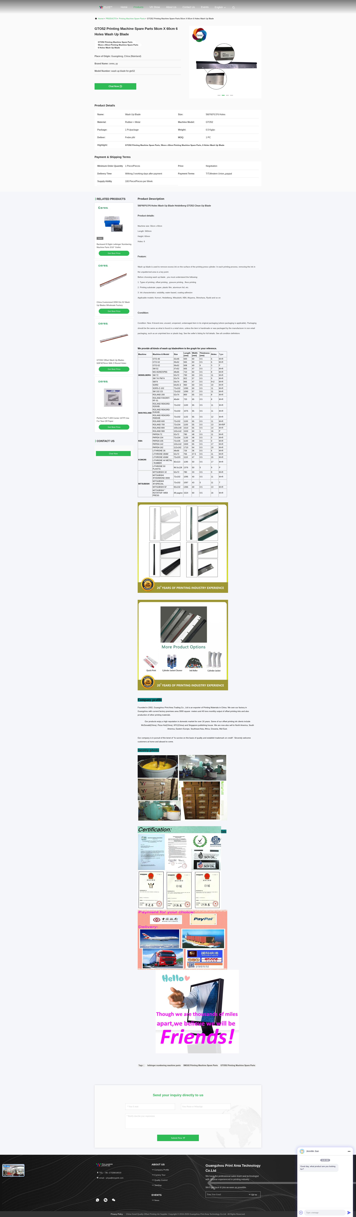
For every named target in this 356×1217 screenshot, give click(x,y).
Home (124, 7)
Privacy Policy (117, 1214)
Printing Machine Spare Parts (132, 18)
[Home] (106, 7)
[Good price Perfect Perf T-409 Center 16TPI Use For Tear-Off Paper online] (114, 396)
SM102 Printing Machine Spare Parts (200, 1065)
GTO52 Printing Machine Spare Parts (238, 1065)
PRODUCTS (111, 18)
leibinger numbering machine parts (164, 1065)
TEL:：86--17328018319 (110, 1173)
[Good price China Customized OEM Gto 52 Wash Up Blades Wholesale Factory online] (114, 280)
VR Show (154, 7)
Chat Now (114, 86)
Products (138, 7)
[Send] (349, 1212)
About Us (171, 7)
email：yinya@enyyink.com (111, 1178)
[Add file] (301, 1212)
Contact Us (188, 7)
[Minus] (349, 1151)
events (205, 7)
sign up (254, 1195)
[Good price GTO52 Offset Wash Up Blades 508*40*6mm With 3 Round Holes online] (114, 338)
